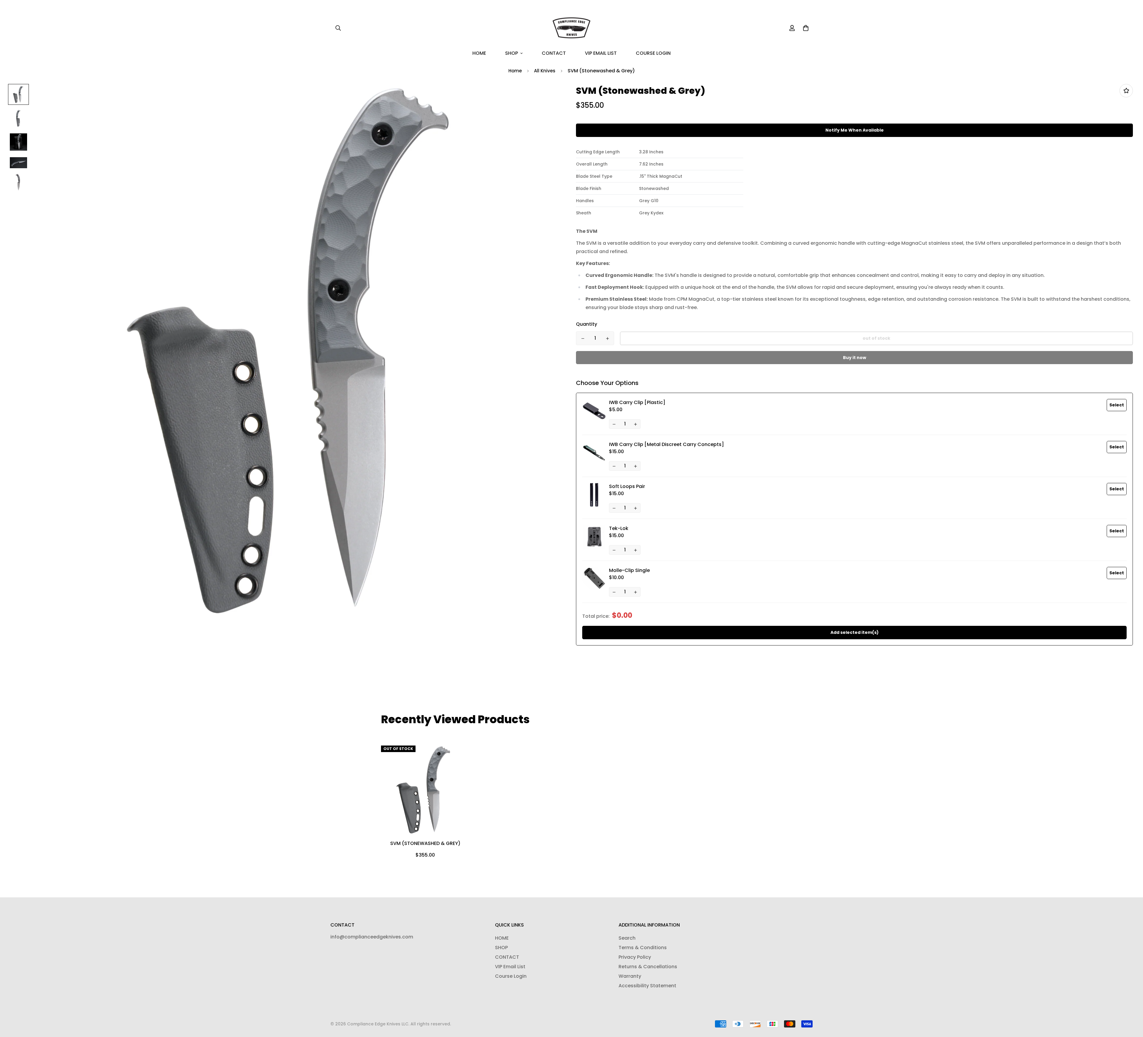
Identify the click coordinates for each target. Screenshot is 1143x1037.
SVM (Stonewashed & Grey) (425, 843)
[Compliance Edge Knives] (571, 28)
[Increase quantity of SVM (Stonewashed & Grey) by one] (607, 338)
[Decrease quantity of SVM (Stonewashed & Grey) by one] (582, 338)
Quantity (586, 324)
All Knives (544, 71)
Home (515, 71)
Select (1116, 405)
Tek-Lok (618, 528)
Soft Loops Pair (627, 486)
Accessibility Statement (647, 985)
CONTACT (554, 53)
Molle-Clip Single (629, 570)
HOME (479, 53)
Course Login (653, 53)
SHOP (511, 53)
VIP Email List (601, 53)
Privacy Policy (635, 957)
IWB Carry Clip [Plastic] (637, 402)
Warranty (630, 976)
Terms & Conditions (643, 947)
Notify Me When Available (854, 130)
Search (627, 938)
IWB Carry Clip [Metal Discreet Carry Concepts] (666, 444)
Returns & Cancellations (648, 966)
